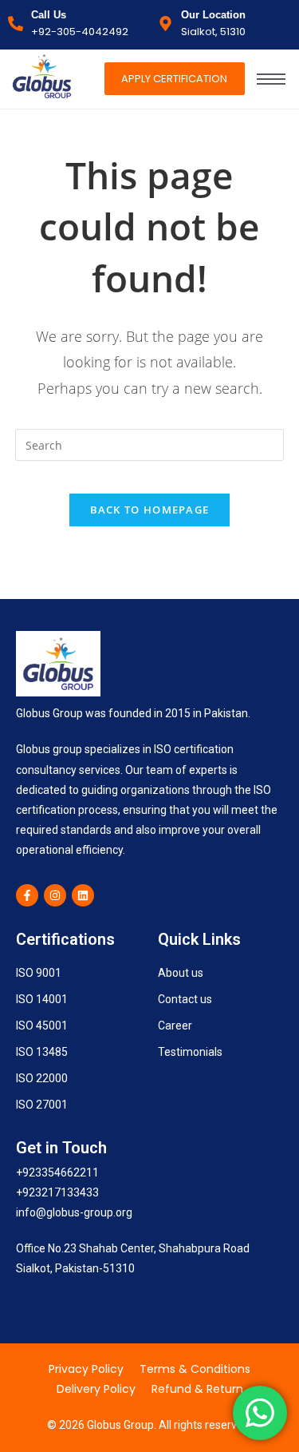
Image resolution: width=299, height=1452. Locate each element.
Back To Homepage (150, 509)
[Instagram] (55, 895)
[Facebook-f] (27, 895)
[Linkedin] (83, 895)
